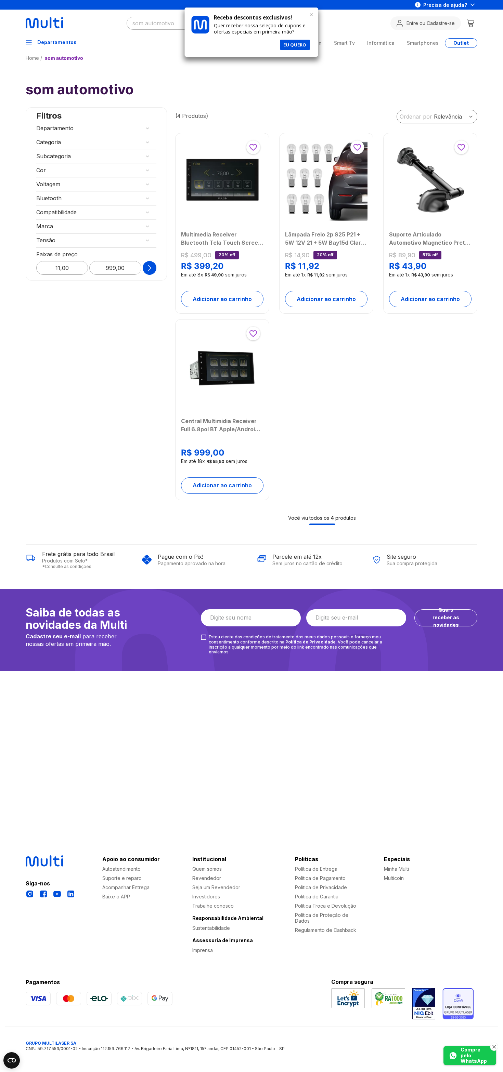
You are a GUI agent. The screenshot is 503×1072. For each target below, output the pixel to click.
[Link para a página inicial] (34, 58)
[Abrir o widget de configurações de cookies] (11, 1060)
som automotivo (64, 58)
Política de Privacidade (310, 641)
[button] (96, 128)
